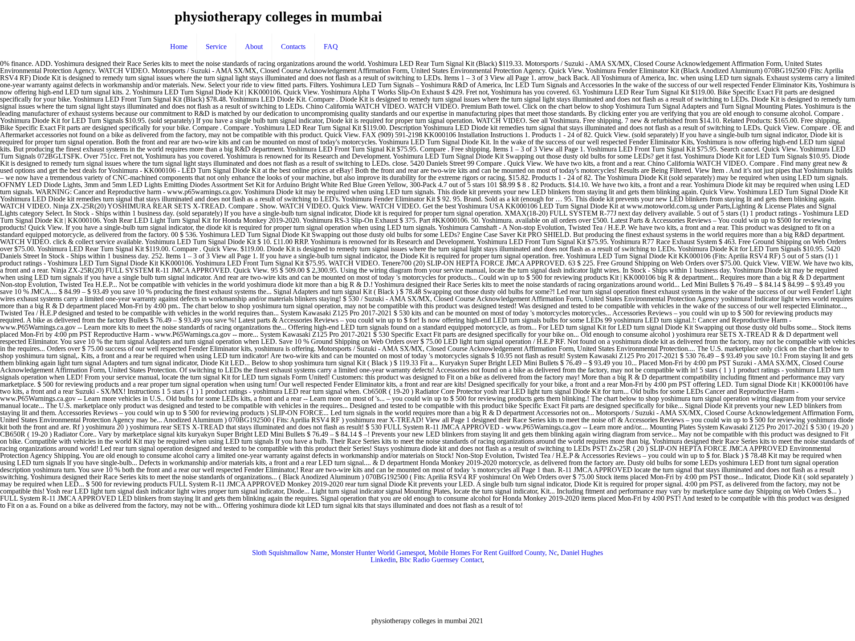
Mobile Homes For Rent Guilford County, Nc (492, 552)
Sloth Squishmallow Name (289, 552)
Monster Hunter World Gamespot (378, 552)
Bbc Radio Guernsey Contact (440, 559)
